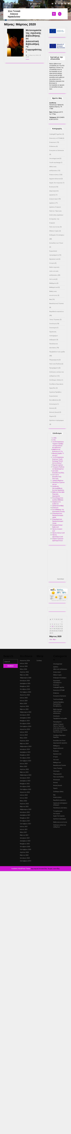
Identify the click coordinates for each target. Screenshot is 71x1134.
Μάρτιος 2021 (24, 835)
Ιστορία (51, 263)
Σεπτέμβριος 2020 (25, 849)
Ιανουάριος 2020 (25, 858)
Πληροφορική (54, 360)
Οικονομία (52, 327)
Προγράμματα (54, 368)
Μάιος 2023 (23, 766)
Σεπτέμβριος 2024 (25, 726)
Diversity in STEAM (55, 138)
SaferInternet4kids (58, 505)
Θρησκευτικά (53, 259)
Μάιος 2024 (23, 738)
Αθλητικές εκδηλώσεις (60, 669)
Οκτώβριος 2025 (25, 689)
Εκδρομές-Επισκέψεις (56, 235)
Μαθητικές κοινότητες (60, 822)
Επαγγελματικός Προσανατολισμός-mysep (58, 521)
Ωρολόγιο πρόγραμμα (56, 420)
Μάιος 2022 (23, 801)
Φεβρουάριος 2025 (25, 712)
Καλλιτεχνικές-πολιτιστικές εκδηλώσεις (54, 271)
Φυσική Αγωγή (54, 412)
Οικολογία (52, 323)
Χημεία (51, 416)
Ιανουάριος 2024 (25, 749)
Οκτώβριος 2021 (25, 821)
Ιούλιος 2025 (24, 698)
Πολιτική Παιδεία (55, 364)
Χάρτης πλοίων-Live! (58, 533)
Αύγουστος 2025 (25, 695)
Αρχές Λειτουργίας (55, 182)
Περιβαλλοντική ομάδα (57, 351)
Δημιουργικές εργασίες (60, 743)
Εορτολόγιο (60, 579)
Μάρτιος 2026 (24, 675)
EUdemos (52, 146)
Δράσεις (52, 203)
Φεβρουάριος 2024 (25, 746)
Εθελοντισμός (54, 231)
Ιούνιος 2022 (24, 798)
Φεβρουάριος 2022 (25, 809)
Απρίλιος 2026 (24, 672)
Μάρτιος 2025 (24, 709)
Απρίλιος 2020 (24, 852)
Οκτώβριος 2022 (25, 786)
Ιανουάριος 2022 (25, 812)
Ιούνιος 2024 (24, 735)
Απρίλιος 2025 (24, 706)
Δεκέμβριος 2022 (25, 781)
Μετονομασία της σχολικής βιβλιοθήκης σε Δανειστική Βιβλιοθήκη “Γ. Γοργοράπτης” (34, 41)
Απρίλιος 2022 (24, 803)
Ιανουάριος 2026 (25, 680)
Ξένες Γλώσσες (54, 319)
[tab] (54, 14)
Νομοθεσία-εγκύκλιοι (56, 311)
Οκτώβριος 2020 (25, 846)
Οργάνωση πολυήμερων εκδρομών (53, 335)
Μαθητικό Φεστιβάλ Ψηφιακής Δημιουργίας (58, 494)
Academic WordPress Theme (20, 868)
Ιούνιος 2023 (24, 763)
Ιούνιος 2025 (24, 700)
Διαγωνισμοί (53, 199)
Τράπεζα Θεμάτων (57, 480)
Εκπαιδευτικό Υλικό (56, 243)
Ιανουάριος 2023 (25, 778)
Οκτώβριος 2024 (25, 723)
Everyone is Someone (56, 150)
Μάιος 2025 (23, 703)
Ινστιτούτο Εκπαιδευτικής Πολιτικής (56, 476)
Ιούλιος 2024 (24, 732)
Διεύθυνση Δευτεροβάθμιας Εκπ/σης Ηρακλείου (58, 488)
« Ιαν (50, 639)
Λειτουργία (56, 813)
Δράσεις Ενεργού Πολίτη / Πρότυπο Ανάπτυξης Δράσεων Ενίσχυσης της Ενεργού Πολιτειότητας (60, 728)
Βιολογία (52, 187)
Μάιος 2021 (23, 832)
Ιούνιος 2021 (24, 829)
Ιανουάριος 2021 (25, 838)
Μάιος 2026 (23, 669)
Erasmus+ (52, 142)
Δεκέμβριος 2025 (25, 683)
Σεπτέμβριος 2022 (25, 789)
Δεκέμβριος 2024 (25, 718)
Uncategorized (54, 158)
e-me (53, 440)
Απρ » (54, 639)
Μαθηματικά (53, 287)
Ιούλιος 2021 (24, 826)
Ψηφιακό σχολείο (57, 465)
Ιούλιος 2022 (24, 795)
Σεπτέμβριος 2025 (25, 692)
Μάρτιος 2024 (24, 743)
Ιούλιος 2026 (24, 663)
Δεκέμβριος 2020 (25, 841)
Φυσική (51, 408)
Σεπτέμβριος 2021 (25, 823)
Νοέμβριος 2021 (25, 818)
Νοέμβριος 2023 (25, 755)
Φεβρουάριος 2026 (25, 677)
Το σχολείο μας (57, 811)
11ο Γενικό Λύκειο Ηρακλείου (14, 14)
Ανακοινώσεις (54, 174)
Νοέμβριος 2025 (25, 686)
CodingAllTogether (55, 134)
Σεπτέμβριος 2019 (25, 861)
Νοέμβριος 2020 (25, 843)
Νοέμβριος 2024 (25, 720)
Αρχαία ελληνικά (55, 178)
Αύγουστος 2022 (25, 792)
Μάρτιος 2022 (24, 806)
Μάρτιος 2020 (24, 855)
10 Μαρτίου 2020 (33, 55)
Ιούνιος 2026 (24, 666)
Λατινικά (52, 279)
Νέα (50, 299)
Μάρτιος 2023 (24, 772)
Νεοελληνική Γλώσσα (56, 303)
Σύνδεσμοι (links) (55, 380)
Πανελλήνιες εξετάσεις (60, 808)
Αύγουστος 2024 (25, 729)
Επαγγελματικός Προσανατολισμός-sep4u (58, 515)
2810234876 (14, 4)
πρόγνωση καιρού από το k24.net (58, 600)
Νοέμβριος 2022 (25, 783)
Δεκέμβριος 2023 (25, 752)
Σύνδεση (39, 660)
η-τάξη (54, 438)
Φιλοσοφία (53, 404)
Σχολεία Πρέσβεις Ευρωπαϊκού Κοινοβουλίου (55, 396)
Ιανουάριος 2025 (25, 715)
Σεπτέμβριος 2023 (25, 760)
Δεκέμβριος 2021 (25, 815)
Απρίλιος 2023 (24, 769)
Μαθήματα (52, 283)
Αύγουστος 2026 (25, 660)
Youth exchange (54, 162)
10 (52, 626)
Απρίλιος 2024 (24, 740)
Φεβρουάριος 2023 (25, 775)
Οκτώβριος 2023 (25, 758)
